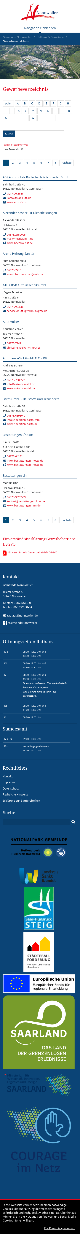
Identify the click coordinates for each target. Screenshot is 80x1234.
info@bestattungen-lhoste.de (25, 460)
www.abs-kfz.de (17, 202)
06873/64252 (15, 456)
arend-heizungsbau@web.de (25, 274)
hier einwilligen (23, 1220)
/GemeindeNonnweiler (22, 623)
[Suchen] (73, 822)
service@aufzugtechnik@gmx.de (27, 311)
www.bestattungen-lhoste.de (25, 464)
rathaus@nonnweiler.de (22, 615)
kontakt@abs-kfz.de (19, 198)
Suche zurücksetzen (15, 145)
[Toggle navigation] (40, 29)
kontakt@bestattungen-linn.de (26, 501)
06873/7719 (14, 270)
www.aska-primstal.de (21, 388)
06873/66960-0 (16, 415)
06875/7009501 (16, 380)
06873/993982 (15, 307)
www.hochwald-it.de (20, 243)
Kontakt (8, 776)
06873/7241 (14, 343)
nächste (66, 162)
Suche (9, 134)
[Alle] (8, 103)
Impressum (10, 782)
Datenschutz (11, 788)
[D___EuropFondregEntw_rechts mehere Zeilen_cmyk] (39, 983)
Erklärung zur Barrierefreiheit (21, 800)
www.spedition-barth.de (22, 424)
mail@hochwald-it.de (20, 238)
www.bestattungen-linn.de (24, 505)
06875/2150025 (16, 234)
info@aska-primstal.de (21, 384)
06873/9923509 (16, 497)
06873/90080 (15, 194)
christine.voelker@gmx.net (23, 347)
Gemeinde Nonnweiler (17, 37)
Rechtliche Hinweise (15, 794)
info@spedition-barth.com (23, 420)
